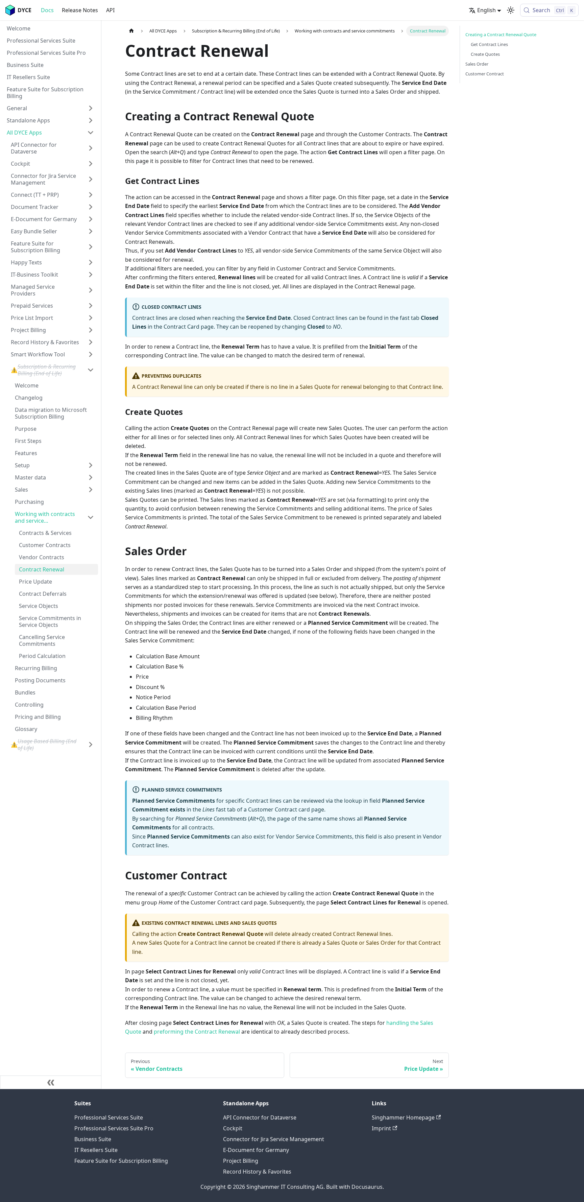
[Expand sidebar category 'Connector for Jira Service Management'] (90, 179)
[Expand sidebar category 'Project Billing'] (90, 330)
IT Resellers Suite (96, 1150)
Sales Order (476, 64)
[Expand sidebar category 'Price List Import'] (90, 317)
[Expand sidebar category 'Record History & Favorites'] (90, 342)
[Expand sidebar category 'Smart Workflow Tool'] (90, 354)
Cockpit (232, 1128)
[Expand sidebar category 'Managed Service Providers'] (90, 290)
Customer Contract (484, 74)
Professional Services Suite (108, 1117)
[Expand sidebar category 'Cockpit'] (90, 163)
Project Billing (240, 1160)
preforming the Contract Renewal (197, 1031)
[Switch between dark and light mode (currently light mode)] (510, 10)
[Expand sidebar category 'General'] (90, 108)
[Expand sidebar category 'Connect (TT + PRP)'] (90, 194)
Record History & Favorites (257, 1171)
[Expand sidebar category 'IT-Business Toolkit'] (90, 274)
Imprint (381, 1128)
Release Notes (80, 10)
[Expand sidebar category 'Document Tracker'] (90, 207)
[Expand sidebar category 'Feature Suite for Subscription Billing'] (90, 247)
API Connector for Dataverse (259, 1117)
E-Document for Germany (256, 1150)
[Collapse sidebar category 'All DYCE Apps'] (90, 132)
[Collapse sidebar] (50, 1082)
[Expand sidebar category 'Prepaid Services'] (90, 305)
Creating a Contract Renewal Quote (500, 34)
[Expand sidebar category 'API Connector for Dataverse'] (90, 148)
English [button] (486, 10)
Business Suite (92, 1139)
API (110, 10)
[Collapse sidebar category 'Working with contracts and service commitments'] (90, 517)
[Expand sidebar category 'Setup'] (90, 465)
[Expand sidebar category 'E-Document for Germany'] (90, 219)
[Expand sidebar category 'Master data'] (90, 477)
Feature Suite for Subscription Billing (121, 1160)
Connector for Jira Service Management (273, 1139)
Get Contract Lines (489, 44)
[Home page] (131, 31)
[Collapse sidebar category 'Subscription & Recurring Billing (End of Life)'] (90, 370)
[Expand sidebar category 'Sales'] (90, 489)
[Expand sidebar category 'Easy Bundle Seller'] (90, 231)
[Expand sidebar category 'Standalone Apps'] (90, 120)
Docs (47, 10)
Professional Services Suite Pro (113, 1128)
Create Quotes (485, 54)
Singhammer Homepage (403, 1117)
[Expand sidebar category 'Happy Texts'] (90, 262)
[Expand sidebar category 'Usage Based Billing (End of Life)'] (90, 744)
